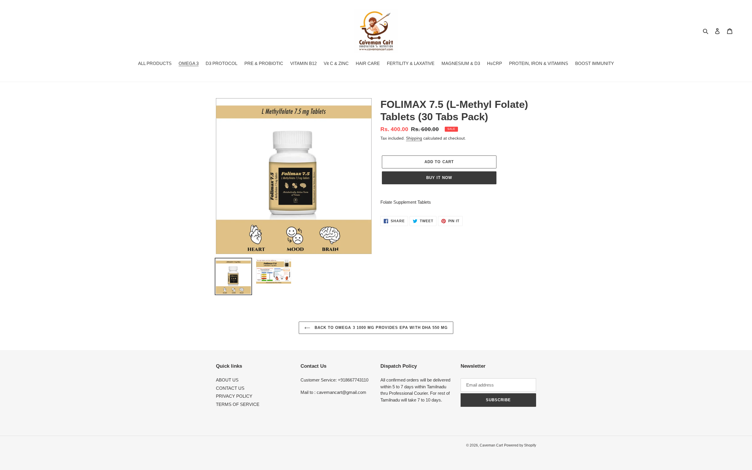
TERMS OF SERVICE (237, 404)
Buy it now (439, 177)
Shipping (414, 138)
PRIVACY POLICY (234, 396)
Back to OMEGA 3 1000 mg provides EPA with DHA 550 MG (380, 327)
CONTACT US (230, 388)
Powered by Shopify (520, 445)
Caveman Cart (491, 445)
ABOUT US (227, 379)
